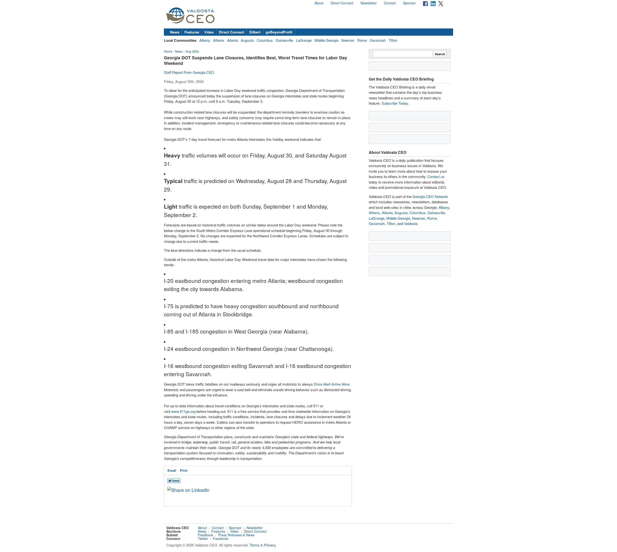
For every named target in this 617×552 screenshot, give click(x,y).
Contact (390, 2)
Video (209, 32)
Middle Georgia (326, 40)
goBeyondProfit (279, 32)
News (174, 32)
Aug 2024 (192, 51)
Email (172, 470)
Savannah (378, 40)
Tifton (393, 40)
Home (168, 51)
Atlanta (232, 40)
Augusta (247, 40)
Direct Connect (342, 2)
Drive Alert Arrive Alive (331, 384)
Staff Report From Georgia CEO (189, 72)
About (319, 2)
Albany (204, 40)
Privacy (270, 544)
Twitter (203, 538)
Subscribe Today (395, 103)
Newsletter (369, 2)
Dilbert (255, 32)
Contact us (435, 176)
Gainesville (284, 40)
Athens (218, 40)
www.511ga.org (183, 411)
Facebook (220, 538)
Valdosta (410, 223)
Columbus (265, 40)
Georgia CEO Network (430, 196)
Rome (362, 40)
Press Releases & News (236, 534)
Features (191, 32)
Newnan (347, 40)
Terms (254, 544)
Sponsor (409, 2)
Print (183, 470)
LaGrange (304, 40)
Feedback (205, 534)
